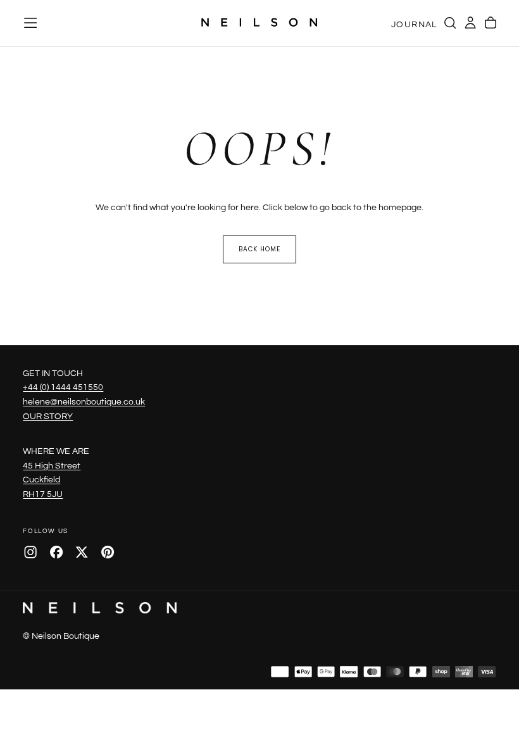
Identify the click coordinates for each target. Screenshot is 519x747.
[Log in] (470, 23)
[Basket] (490, 23)
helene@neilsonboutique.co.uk (84, 401)
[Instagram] (30, 552)
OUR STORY (48, 416)
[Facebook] (56, 552)
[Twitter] (81, 552)
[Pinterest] (107, 552)
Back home (259, 249)
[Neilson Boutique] (99, 607)
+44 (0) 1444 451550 (63, 387)
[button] (30, 22)
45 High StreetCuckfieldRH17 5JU (51, 480)
